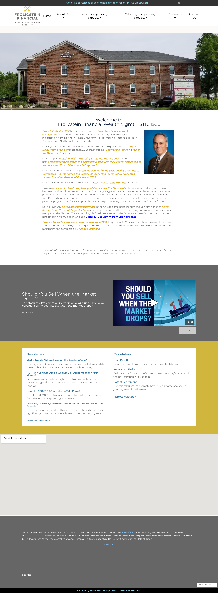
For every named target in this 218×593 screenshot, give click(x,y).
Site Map (27, 575)
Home (47, 16)
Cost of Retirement (125, 382)
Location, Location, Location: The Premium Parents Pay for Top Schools (65, 404)
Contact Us (194, 15)
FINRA (125, 532)
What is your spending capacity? (140, 15)
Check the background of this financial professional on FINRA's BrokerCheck (107, 2)
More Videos (29, 313)
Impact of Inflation (124, 369)
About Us (63, 14)
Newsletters (35, 354)
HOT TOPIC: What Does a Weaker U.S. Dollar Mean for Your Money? (62, 374)
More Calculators (124, 396)
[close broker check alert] (179, 2)
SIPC (131, 532)
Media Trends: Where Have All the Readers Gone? (57, 360)
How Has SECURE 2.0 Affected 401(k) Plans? (53, 391)
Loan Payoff (120, 360)
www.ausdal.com (45, 535)
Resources (175, 14)
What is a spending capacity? (94, 15)
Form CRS (109, 544)
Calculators (122, 354)
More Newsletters (38, 420)
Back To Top (205, 585)
